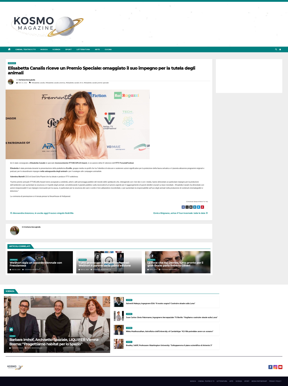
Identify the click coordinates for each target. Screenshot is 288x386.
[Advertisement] (249, 76)
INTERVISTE (12, 63)
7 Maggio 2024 (17, 348)
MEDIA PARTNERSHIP (259, 381)
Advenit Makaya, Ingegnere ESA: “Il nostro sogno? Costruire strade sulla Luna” (160, 303)
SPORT (68, 49)
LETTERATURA (83, 49)
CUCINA (108, 49)
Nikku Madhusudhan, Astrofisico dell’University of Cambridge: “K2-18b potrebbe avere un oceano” (169, 331)
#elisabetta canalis (38, 83)
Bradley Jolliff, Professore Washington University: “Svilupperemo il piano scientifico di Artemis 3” (169, 345)
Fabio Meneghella (34, 348)
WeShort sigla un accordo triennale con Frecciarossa (36, 264)
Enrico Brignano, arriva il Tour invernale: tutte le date (179, 213)
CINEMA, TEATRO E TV (25, 49)
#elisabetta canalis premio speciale (96, 83)
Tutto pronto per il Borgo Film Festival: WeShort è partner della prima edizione (105, 264)
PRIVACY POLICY (275, 381)
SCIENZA (56, 49)
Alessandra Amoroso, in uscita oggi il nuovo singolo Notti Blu (43, 213)
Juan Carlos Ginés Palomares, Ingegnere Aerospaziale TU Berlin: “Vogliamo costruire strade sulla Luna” (171, 317)
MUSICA (44, 49)
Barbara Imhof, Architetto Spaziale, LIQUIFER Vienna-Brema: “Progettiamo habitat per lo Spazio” (54, 341)
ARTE (97, 49)
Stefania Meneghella (27, 80)
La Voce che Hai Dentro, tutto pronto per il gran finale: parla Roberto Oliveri (175, 264)
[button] (276, 49)
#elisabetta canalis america (55, 83)
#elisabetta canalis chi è (74, 83)
